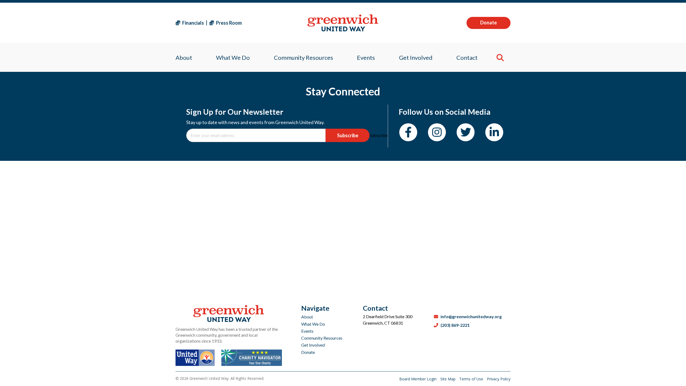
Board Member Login (418, 378)
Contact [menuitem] (467, 57)
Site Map (448, 378)
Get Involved (313, 344)
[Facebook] (408, 132)
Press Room (228, 23)
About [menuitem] (184, 57)
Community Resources (321, 337)
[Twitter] (466, 132)
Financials (192, 23)
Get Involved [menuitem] (416, 57)
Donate (488, 22)
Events (307, 330)
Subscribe (347, 135)
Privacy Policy (498, 378)
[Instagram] (437, 132)
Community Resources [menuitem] (303, 57)
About (307, 316)
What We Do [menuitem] (233, 57)
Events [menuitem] (366, 57)
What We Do (313, 323)
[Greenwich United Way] (343, 23)
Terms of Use (471, 378)
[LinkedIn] (494, 132)
